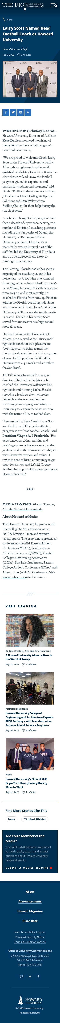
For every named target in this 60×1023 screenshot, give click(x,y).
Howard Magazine (29, 911)
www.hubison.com (15, 576)
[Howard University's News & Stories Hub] (14, 7)
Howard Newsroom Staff (15, 49)
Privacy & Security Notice (30, 937)
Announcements (29, 901)
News (9, 19)
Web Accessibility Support (30, 932)
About (30, 891)
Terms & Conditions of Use (30, 942)
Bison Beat (30, 921)
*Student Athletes (35, 819)
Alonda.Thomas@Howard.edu (22, 508)
